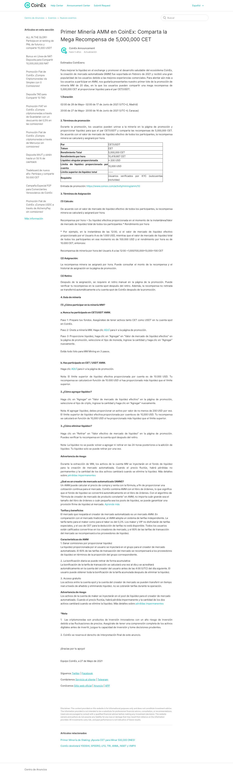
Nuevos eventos (68, 18)
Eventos (52, 18)
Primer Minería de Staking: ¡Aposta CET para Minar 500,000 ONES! (98, 739)
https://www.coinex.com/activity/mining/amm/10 (113, 186)
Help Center (57, 5)
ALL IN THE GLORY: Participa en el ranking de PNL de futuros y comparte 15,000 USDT (40, 43)
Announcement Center (78, 5)
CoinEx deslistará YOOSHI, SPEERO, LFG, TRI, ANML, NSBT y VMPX (98, 745)
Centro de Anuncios (34, 18)
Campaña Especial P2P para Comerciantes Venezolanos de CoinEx (39, 189)
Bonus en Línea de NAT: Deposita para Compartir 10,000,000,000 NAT (39, 60)
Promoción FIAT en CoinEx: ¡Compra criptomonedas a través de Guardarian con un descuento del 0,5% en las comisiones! (39, 115)
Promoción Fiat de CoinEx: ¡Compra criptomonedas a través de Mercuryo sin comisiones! (39, 139)
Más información (34, 218)
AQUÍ (107, 329)
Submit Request (102, 5)
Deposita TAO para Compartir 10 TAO (36, 96)
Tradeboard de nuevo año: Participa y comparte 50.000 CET (40, 174)
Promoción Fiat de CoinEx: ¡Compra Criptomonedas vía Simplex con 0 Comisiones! (36, 78)
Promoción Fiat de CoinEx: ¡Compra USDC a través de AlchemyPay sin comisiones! (40, 206)
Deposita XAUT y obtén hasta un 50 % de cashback (39, 158)
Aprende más (112, 504)
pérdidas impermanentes (82, 475)
